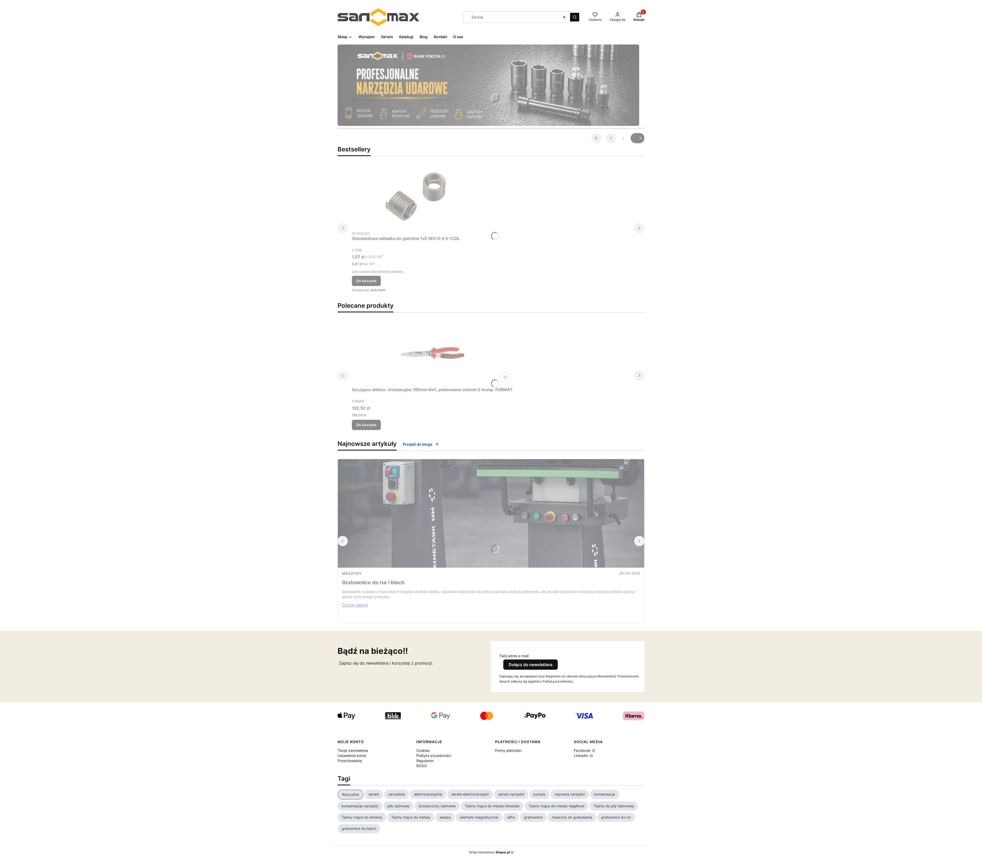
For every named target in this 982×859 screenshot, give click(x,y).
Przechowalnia (350, 760)
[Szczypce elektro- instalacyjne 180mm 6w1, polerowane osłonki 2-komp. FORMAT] (432, 353)
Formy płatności (508, 750)
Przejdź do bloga (417, 444)
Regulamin (425, 760)
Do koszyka (366, 281)
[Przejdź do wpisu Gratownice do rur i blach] (491, 513)
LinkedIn (581, 755)
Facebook (583, 750)
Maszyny (352, 573)
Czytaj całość (355, 605)
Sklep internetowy (489, 852)
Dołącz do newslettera (530, 664)
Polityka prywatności (433, 755)
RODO (421, 766)
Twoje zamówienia (353, 750)
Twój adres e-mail (514, 656)
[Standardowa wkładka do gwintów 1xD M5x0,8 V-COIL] (416, 196)
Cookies (423, 750)
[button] (574, 17)
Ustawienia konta (352, 755)
